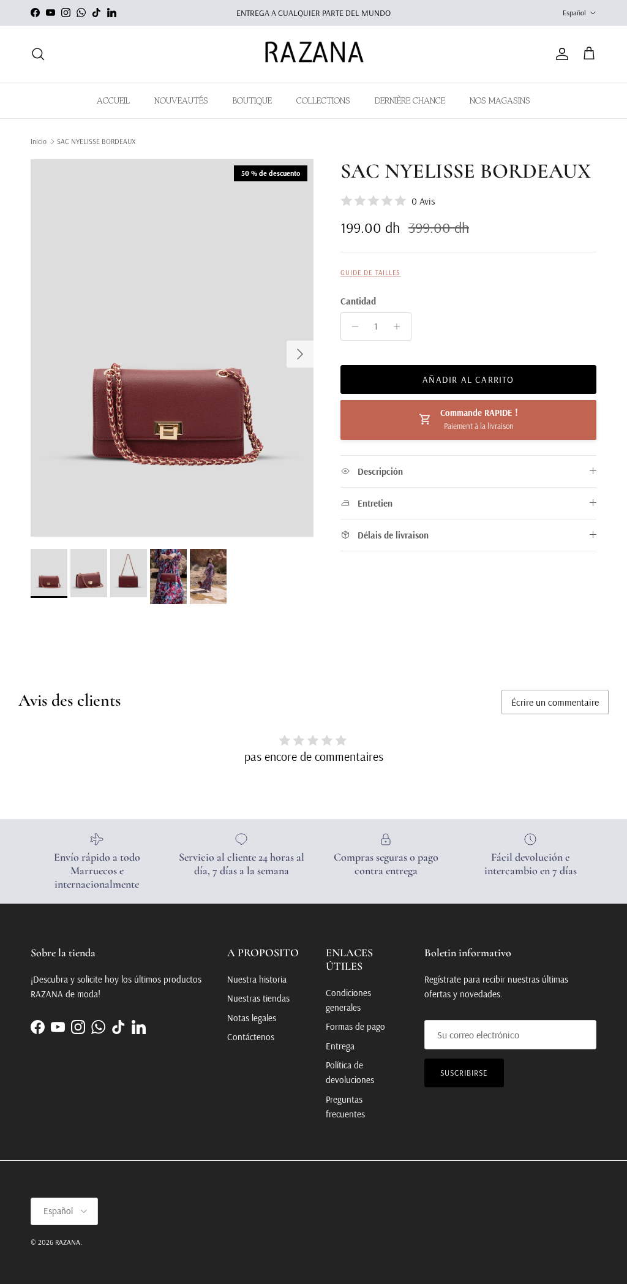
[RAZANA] (313, 54)
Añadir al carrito (468, 379)
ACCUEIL (113, 100)
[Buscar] (38, 54)
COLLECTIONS (323, 100)
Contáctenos (250, 1037)
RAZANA (67, 1242)
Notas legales (251, 1018)
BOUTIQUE (252, 100)
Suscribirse (464, 1073)
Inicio (39, 141)
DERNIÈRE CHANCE (410, 100)
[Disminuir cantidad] (351, 326)
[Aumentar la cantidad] (400, 326)
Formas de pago (355, 1026)
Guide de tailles (370, 272)
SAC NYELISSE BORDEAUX (96, 141)
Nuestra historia (257, 979)
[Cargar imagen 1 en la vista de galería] (172, 348)
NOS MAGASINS (500, 100)
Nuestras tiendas (258, 998)
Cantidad (358, 301)
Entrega (340, 1046)
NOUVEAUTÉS (181, 100)
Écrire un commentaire (555, 702)
